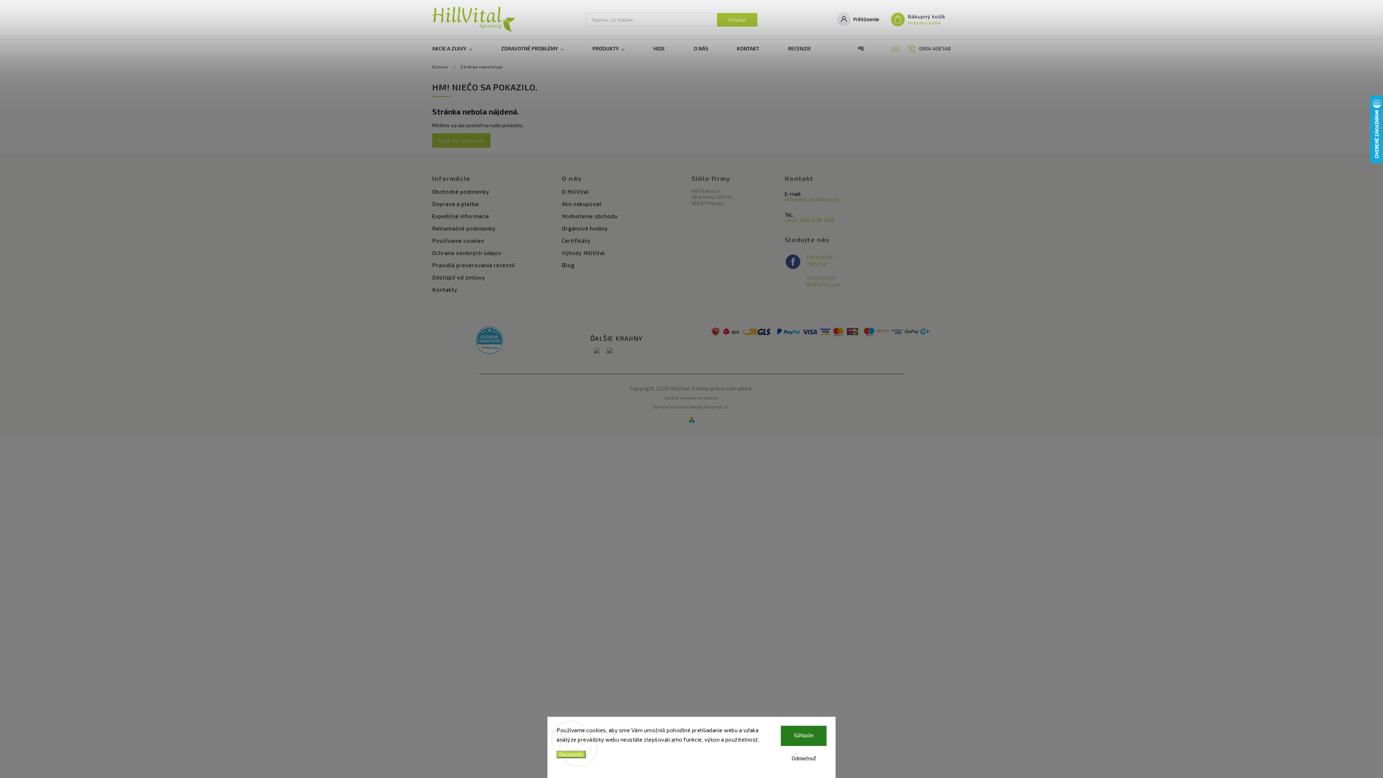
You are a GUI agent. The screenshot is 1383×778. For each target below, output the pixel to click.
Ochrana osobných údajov (467, 253)
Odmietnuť (804, 759)
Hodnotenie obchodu (590, 216)
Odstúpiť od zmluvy (458, 277)
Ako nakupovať (582, 204)
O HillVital (575, 191)
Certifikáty (576, 240)
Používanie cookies (458, 240)
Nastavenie (571, 754)
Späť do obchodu (461, 140)
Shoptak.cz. (717, 406)
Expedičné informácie (460, 216)
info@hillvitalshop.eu (813, 199)
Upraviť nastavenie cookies (691, 397)
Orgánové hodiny (585, 228)
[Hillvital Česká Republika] (609, 351)
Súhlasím (804, 735)
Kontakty (444, 289)
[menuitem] (459, 49)
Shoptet (677, 406)
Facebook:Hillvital (820, 260)
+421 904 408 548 (809, 220)
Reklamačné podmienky (464, 228)
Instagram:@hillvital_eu (823, 280)
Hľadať (737, 20)
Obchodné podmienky (460, 191)
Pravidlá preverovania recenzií (473, 265)
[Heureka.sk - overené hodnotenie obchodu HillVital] (489, 341)
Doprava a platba (455, 204)
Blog (568, 265)
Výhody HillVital (583, 253)
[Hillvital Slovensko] (596, 351)
